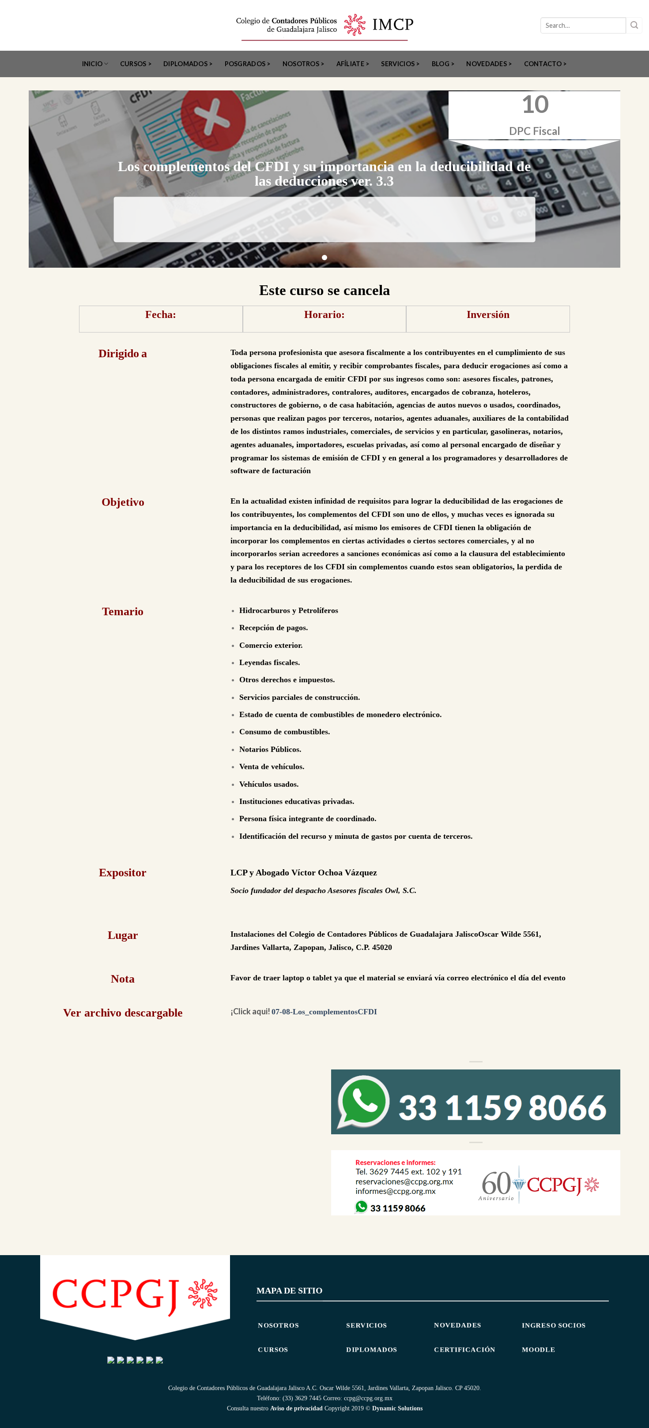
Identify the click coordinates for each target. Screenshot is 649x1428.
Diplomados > (188, 63)
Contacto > (545, 63)
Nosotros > (304, 63)
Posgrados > (248, 63)
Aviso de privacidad (296, 1408)
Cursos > (136, 63)
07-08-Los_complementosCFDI (324, 1011)
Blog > (443, 63)
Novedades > (489, 63)
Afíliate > (353, 63)
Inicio (92, 63)
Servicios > (400, 63)
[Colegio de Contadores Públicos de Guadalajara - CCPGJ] (325, 25)
